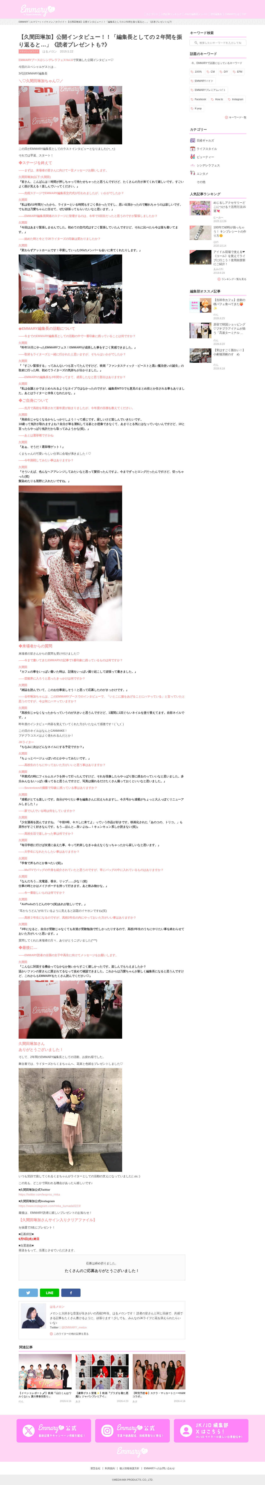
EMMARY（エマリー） (30, 22)
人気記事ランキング (171, 14)
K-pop (198, 108)
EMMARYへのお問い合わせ (159, 1468)
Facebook (200, 99)
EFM (239, 71)
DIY (226, 71)
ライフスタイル (207, 148)
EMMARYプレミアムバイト (210, 90)
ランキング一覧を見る (234, 279)
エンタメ (202, 173)
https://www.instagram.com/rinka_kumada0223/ (50, 1205)
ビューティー (205, 157)
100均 (198, 71)
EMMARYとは (232, 14)
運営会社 (95, 1468)
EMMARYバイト (204, 80)
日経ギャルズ (205, 140)
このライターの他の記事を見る (71, 1333)
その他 (201, 182)
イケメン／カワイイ (54, 22)
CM (213, 71)
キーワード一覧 (237, 117)
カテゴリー (152, 14)
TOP (244, 14)
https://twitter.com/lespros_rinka (39, 1194)
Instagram (237, 99)
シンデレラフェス (208, 165)
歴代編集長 (216, 14)
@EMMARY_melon (74, 1327)
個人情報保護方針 (129, 1468)
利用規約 (110, 1468)
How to (219, 99)
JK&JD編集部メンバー (195, 14)
